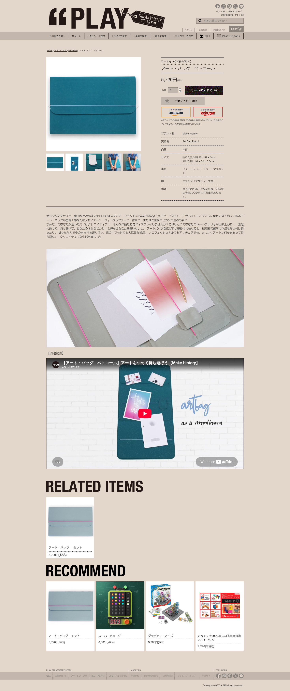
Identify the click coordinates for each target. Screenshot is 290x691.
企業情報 (135, 675)
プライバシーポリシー (187, 675)
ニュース (76, 36)
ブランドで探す (60, 50)
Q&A (48, 675)
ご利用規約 (168, 675)
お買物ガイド (219, 30)
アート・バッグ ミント (65, 547)
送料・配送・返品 (79, 675)
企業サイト (207, 675)
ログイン (189, 30)
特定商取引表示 (151, 675)
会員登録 (203, 30)
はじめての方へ (57, 36)
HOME (49, 50)
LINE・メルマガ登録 (118, 675)
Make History (73, 50)
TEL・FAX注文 (98, 675)
